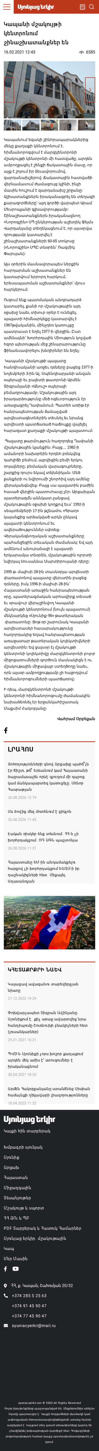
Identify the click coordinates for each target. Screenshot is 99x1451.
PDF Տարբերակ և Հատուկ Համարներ (42, 1228)
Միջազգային (17, 1187)
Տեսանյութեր (17, 1198)
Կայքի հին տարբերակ (27, 1131)
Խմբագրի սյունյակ (23, 1147)
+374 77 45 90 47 (29, 1316)
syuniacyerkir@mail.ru (34, 1325)
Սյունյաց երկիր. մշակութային (35, 1238)
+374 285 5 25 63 (29, 1295)
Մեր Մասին (16, 1258)
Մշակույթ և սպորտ (24, 1208)
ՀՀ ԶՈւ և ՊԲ (16, 1218)
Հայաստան (16, 1177)
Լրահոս (21, 749)
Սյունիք (12, 1157)
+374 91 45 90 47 (29, 1305)
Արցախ (11, 1167)
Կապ (9, 1248)
